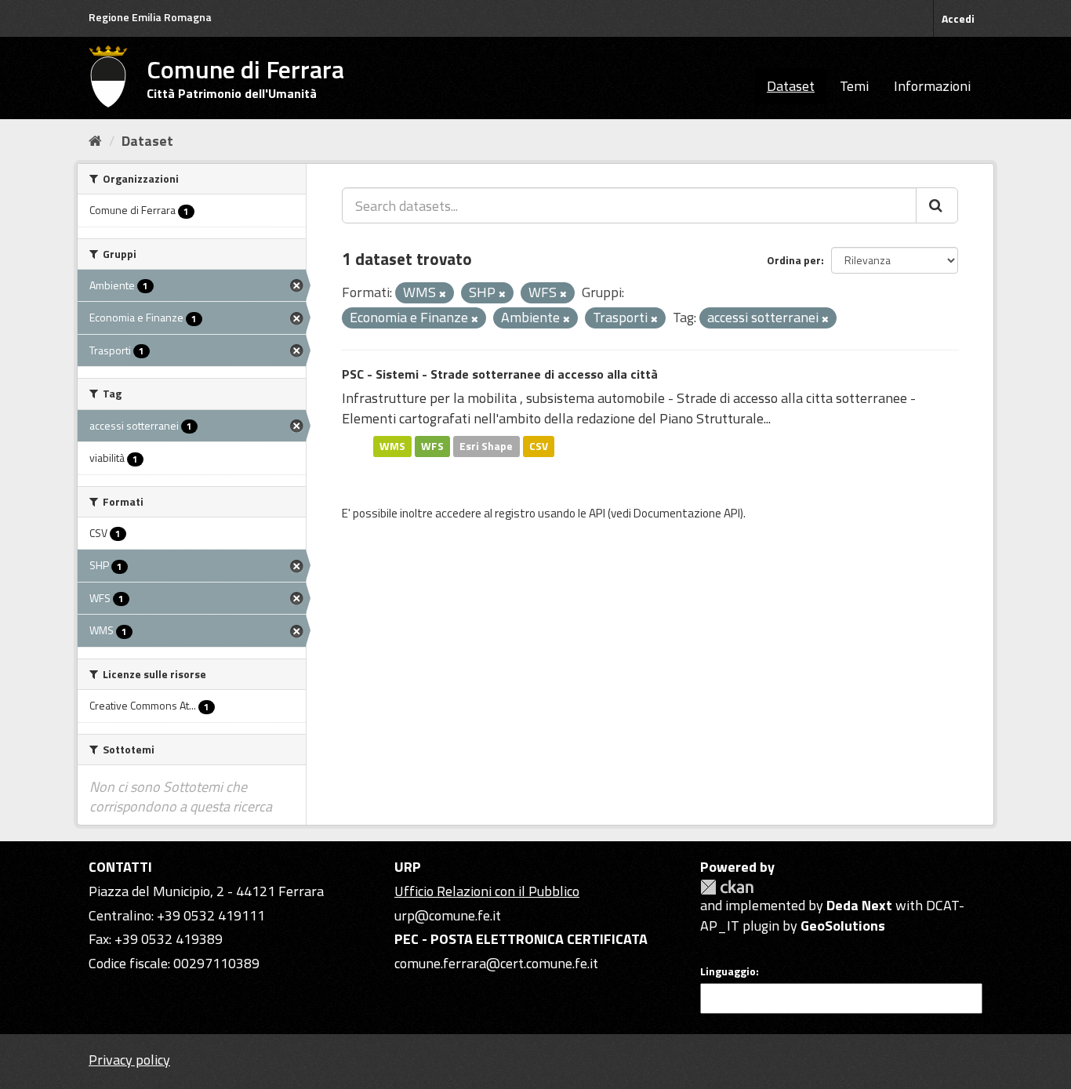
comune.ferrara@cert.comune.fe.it (496, 963)
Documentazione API (687, 513)
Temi (854, 85)
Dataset (791, 85)
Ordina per (794, 260)
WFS (432, 446)
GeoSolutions (843, 925)
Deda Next (859, 905)
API (597, 513)
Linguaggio (728, 971)
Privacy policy (129, 1059)
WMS (392, 446)
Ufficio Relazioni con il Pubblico (486, 891)
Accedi (958, 18)
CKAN (726, 887)
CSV (538, 446)
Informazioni (932, 85)
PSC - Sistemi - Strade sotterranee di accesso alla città (500, 374)
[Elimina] (442, 294)
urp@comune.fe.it (447, 915)
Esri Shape (486, 446)
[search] (937, 205)
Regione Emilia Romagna (150, 17)
